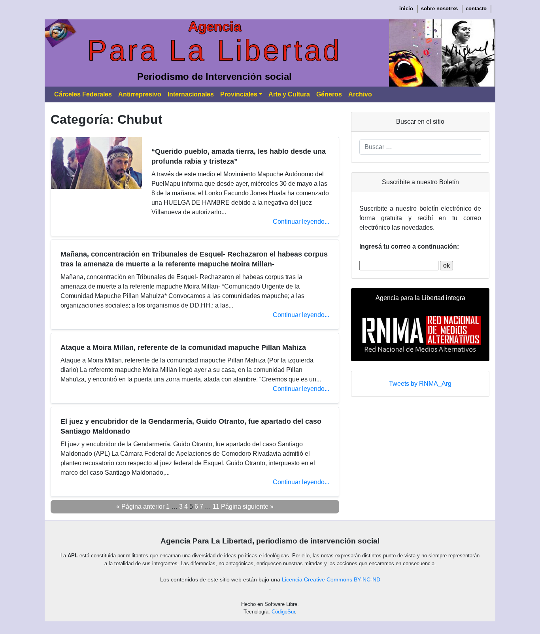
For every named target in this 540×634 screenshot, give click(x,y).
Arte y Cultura (289, 94)
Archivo (360, 94)
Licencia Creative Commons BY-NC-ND (331, 579)
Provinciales (238, 94)
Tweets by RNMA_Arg (420, 383)
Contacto (476, 8)
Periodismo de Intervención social (214, 76)
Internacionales (191, 94)
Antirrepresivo (139, 94)
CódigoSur (283, 612)
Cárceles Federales (83, 94)
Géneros (329, 94)
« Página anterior (140, 506)
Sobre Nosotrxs (439, 8)
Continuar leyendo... (301, 221)
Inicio (406, 8)
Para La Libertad (214, 50)
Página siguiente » (247, 506)
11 (216, 506)
